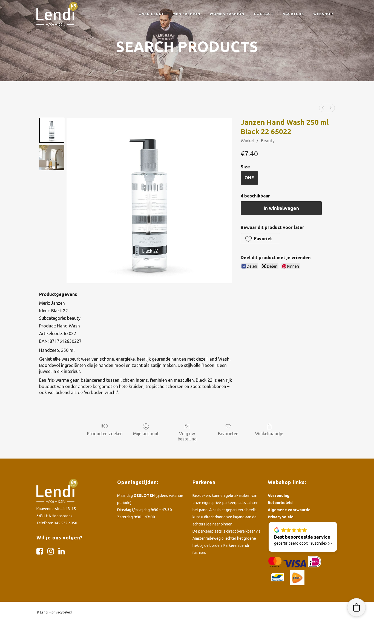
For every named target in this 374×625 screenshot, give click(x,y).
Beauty (268, 140)
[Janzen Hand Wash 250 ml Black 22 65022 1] (51, 157)
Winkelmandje (269, 433)
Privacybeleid (281, 517)
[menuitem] (323, 108)
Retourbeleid (280, 502)
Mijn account (146, 433)
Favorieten (228, 433)
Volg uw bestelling (187, 436)
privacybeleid (61, 612)
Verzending (278, 495)
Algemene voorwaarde (289, 510)
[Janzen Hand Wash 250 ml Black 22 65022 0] (51, 130)
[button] (260, 238)
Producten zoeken (105, 433)
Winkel (247, 140)
